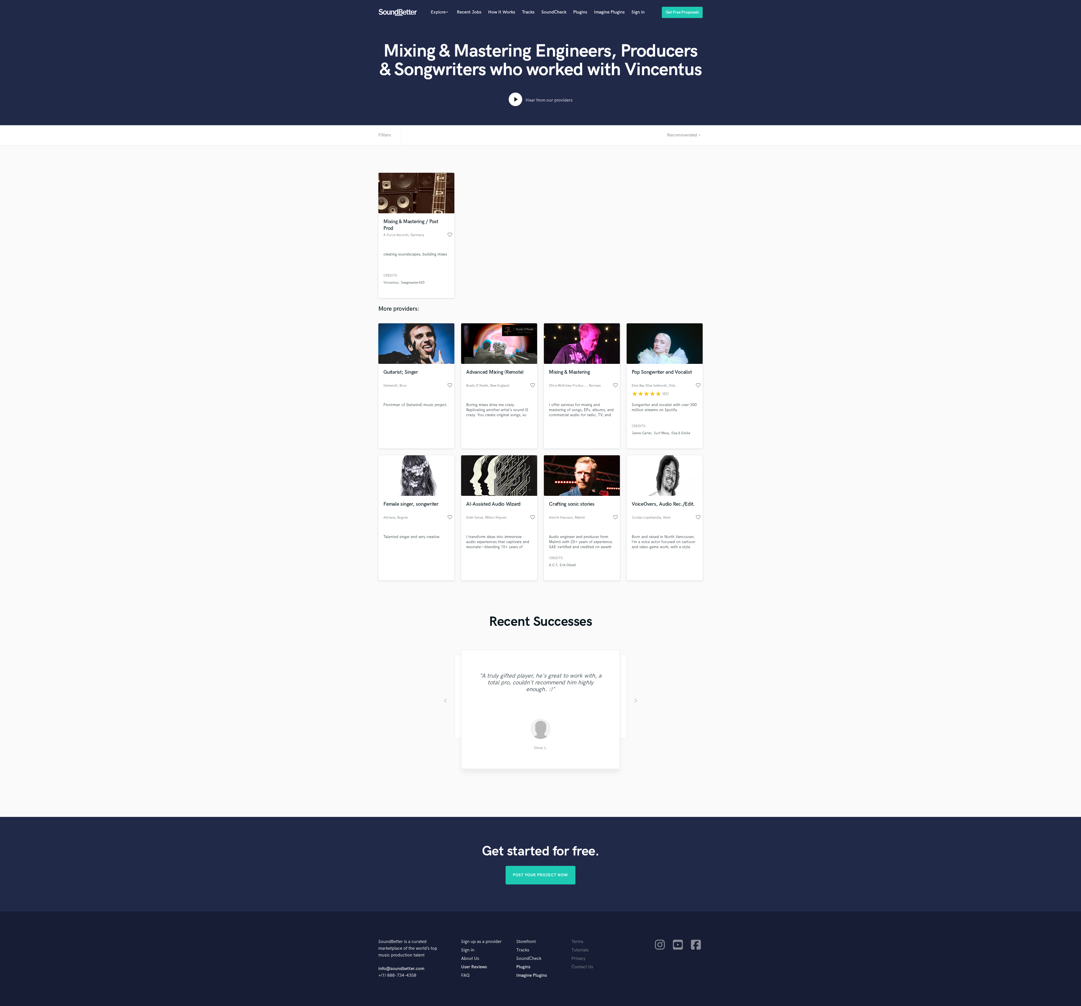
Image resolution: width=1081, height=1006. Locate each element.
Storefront (526, 941)
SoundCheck (553, 12)
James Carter (641, 433)
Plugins (580, 12)
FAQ (465, 975)
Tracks (528, 12)
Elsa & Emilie (680, 433)
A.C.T (553, 565)
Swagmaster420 (413, 283)
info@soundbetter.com (401, 968)
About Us (470, 958)
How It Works (501, 12)
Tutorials (580, 950)
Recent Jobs (469, 12)
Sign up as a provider (481, 941)
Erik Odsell (568, 565)
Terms (577, 941)
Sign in (638, 12)
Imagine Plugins (609, 12)
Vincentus (390, 283)
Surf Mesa (661, 433)
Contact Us (582, 967)
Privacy (578, 958)
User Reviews (474, 967)
